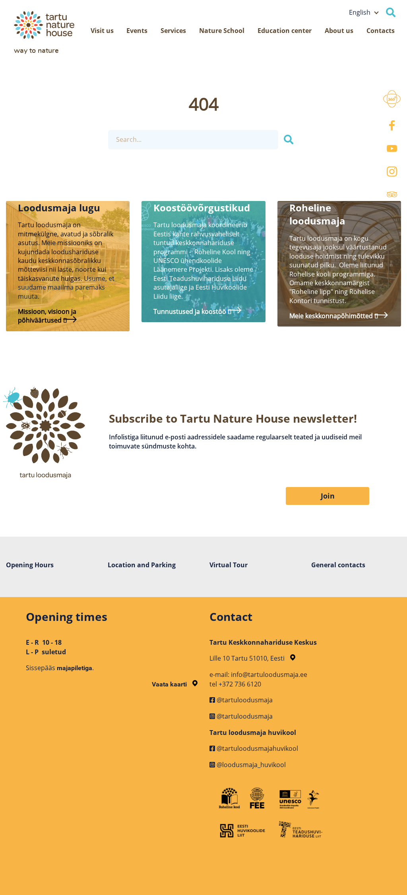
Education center (285, 30)
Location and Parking (142, 565)
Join (328, 496)
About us (339, 30)
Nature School (221, 30)
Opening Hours (30, 565)
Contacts (380, 30)
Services (173, 30)
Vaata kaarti (170, 684)
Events (136, 30)
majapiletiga (74, 668)
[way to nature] (53, 25)
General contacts (338, 565)
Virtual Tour (228, 565)
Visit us (102, 30)
